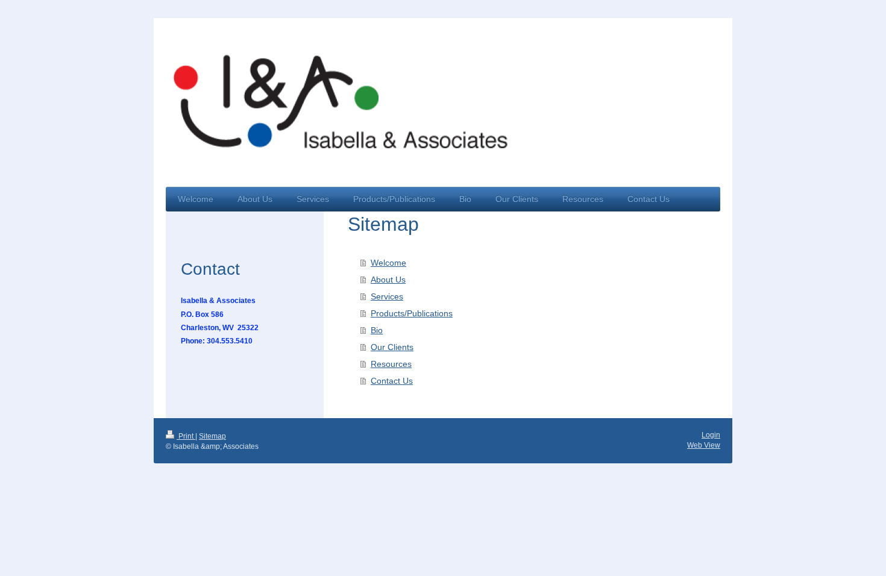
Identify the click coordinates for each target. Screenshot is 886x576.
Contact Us (392, 381)
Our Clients (392, 347)
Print (186, 436)
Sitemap (212, 436)
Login (711, 435)
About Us (388, 279)
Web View (703, 445)
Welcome (388, 263)
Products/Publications (412, 313)
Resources (391, 364)
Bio (377, 330)
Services (387, 296)
